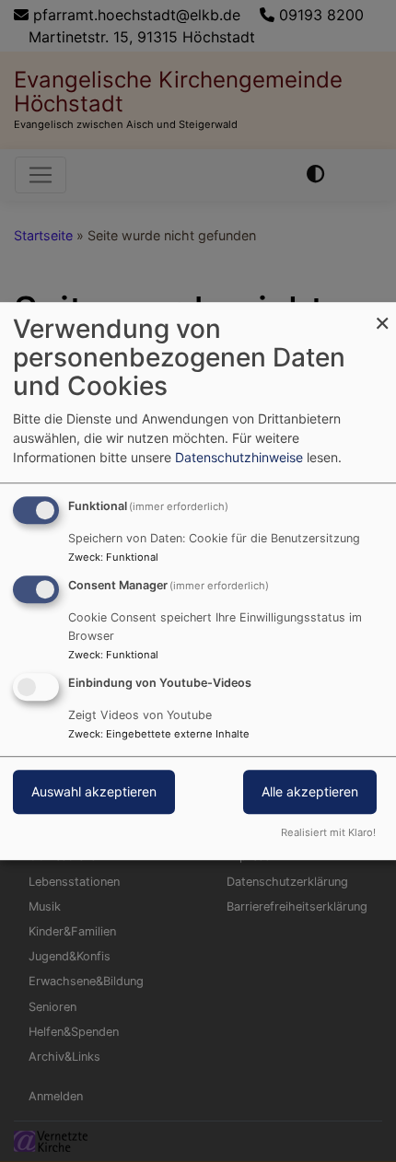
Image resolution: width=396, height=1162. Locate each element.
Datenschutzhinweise (239, 457)
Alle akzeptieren (310, 791)
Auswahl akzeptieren (94, 791)
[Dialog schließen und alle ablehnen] (382, 313)
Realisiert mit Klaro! (328, 832)
